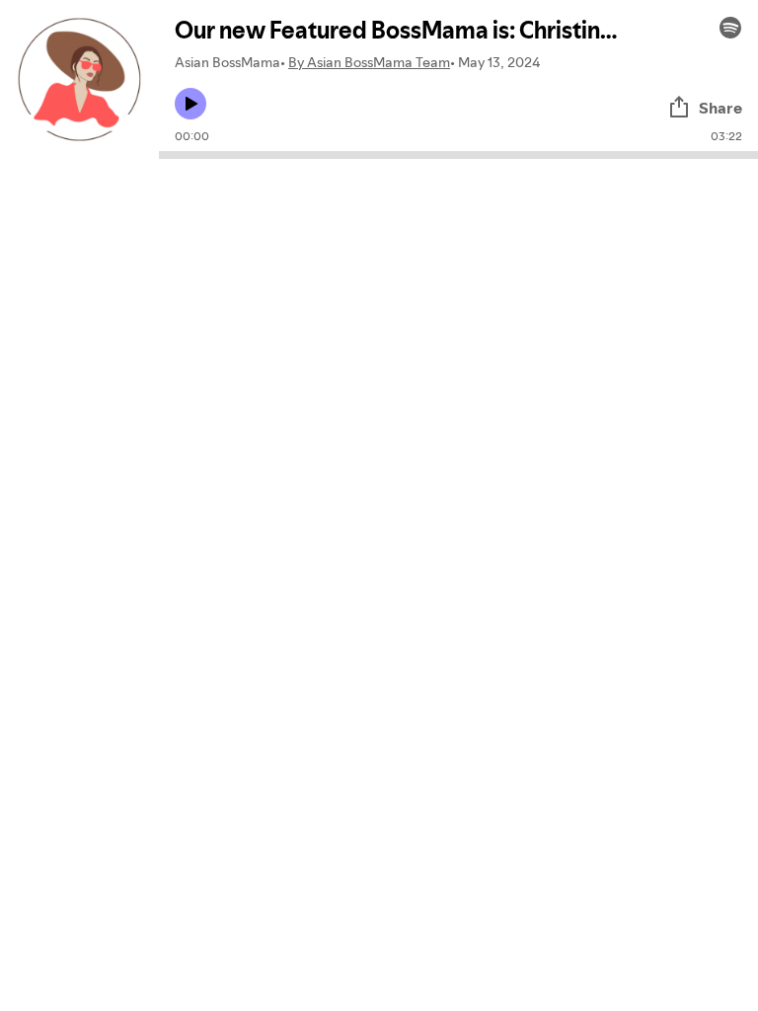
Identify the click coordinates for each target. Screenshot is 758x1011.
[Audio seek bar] (458, 155)
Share (720, 107)
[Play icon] (190, 103)
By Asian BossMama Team (369, 62)
